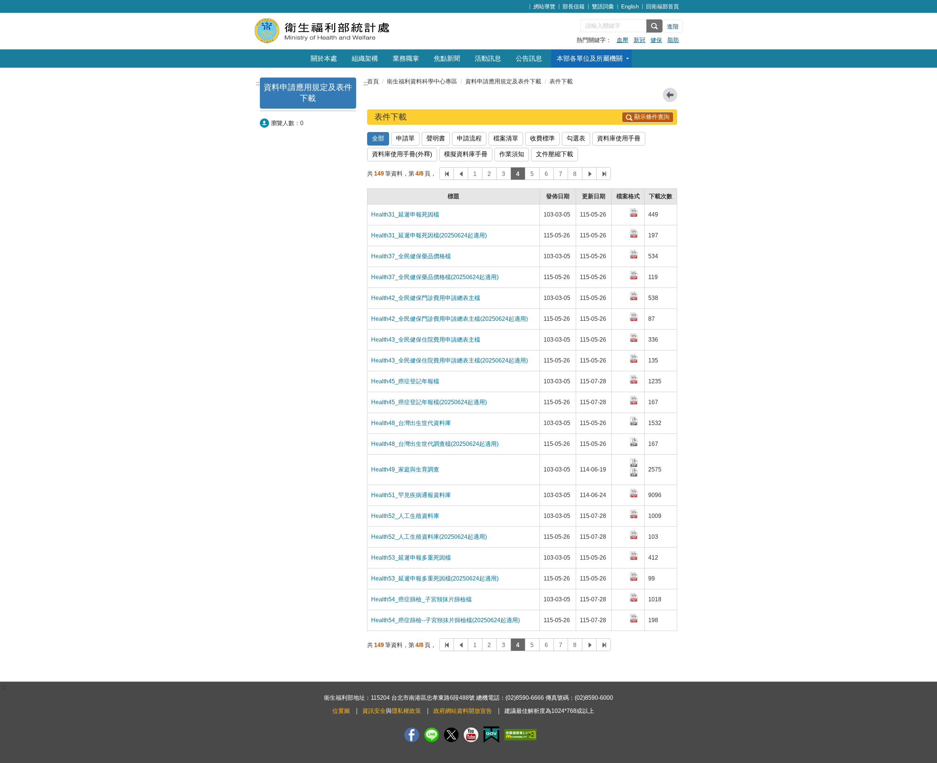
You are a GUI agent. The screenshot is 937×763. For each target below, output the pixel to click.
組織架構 (365, 58)
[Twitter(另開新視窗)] (451, 735)
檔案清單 (505, 138)
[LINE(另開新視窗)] (431, 735)
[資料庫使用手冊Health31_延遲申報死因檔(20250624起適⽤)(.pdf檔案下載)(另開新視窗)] (634, 233)
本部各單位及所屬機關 (590, 58)
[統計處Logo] (343, 30)
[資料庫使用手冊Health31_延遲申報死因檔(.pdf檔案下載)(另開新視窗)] (634, 212)
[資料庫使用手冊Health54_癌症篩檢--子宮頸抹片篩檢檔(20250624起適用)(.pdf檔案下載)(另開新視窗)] (634, 617)
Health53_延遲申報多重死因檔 (411, 558)
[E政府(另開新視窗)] (491, 734)
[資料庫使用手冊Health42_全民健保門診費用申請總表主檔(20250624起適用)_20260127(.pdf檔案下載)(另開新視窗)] (634, 316)
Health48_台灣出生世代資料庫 (411, 423)
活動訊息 (488, 58)
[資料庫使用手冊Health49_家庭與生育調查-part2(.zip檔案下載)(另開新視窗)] (634, 472)
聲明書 (435, 138)
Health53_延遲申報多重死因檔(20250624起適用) (435, 578)
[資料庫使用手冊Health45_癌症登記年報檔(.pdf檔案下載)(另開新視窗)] (634, 379)
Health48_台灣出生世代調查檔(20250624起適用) (435, 444)
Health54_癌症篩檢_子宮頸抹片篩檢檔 (421, 599)
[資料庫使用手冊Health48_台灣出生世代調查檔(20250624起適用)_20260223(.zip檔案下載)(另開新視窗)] (634, 441)
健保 (656, 40)
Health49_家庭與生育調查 (405, 469)
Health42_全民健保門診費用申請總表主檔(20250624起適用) (449, 319)
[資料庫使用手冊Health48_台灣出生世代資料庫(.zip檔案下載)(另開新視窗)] (634, 420)
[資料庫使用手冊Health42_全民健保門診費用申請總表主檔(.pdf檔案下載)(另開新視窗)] (634, 295)
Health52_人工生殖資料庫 (405, 516)
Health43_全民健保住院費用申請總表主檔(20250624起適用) (449, 360)
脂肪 (673, 40)
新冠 (639, 40)
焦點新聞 (447, 58)
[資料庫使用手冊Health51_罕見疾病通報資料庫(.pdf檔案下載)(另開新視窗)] (634, 492)
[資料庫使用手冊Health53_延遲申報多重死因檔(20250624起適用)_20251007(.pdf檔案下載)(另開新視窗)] (634, 576)
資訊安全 (374, 711)
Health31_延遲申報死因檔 (405, 214)
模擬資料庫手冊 (466, 154)
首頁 (373, 81)
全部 (378, 138)
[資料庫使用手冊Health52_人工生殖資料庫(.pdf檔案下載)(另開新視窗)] (634, 513)
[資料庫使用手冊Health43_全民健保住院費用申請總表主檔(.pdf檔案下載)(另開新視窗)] (634, 337)
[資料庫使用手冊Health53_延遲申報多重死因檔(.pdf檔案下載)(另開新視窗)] (634, 555)
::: (533, 6)
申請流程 (469, 138)
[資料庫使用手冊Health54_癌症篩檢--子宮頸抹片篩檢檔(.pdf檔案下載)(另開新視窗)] (634, 597)
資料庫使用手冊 (619, 138)
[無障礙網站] (520, 734)
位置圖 (341, 711)
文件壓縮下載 (554, 154)
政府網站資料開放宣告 (462, 711)
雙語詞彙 (603, 6)
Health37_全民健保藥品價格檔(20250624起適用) (435, 277)
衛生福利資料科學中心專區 (422, 81)
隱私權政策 (406, 711)
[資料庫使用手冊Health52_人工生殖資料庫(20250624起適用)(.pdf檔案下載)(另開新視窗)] (634, 534)
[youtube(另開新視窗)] (471, 735)
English (630, 6)
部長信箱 (574, 6)
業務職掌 (406, 58)
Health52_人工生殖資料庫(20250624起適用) (429, 537)
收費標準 (542, 138)
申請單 (405, 138)
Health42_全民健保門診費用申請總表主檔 (425, 298)
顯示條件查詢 (651, 117)
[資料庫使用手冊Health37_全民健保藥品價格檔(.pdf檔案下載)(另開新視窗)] (634, 254)
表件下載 (561, 81)
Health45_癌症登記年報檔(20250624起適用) (429, 402)
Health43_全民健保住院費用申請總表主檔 (425, 340)
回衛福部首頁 (662, 6)
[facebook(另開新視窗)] (411, 735)
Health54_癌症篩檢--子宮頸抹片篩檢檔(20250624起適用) (445, 620)
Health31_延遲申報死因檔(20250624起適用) (429, 235)
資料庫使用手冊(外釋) (402, 154)
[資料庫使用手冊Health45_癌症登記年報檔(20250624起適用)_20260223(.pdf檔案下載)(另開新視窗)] (634, 399)
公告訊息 (529, 58)
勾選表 (576, 138)
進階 (673, 26)
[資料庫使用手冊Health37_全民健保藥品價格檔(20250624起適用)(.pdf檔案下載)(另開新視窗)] (634, 274)
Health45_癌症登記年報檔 (405, 381)
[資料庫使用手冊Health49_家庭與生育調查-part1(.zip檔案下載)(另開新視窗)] (634, 462)
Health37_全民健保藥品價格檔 (411, 256)
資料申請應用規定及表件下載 (503, 81)
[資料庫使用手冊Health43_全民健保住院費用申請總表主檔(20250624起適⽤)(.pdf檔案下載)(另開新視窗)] (634, 358)
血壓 (622, 40)
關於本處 (324, 58)
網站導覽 (544, 6)
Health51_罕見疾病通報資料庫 (411, 495)
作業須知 (511, 154)
